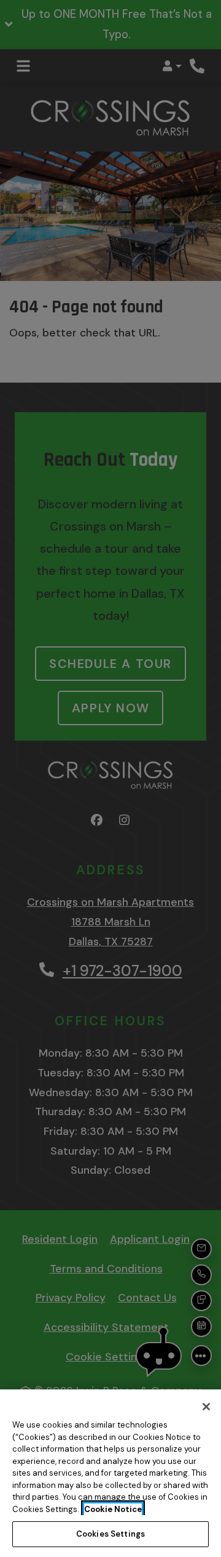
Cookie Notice (113, 1509)
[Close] (206, 1406)
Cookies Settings (110, 1534)
